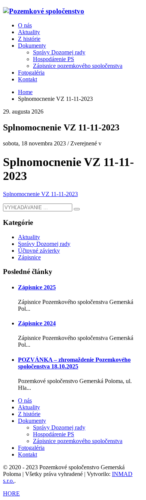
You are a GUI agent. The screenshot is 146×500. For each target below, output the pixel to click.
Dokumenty (32, 421)
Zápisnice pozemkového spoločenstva (77, 441)
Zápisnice (29, 257)
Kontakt (27, 454)
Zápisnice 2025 (37, 287)
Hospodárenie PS (53, 434)
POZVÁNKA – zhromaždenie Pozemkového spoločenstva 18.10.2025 (74, 363)
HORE (11, 493)
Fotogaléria (31, 448)
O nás (25, 400)
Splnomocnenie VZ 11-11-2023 (40, 194)
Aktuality (29, 237)
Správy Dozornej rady (44, 244)
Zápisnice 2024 (37, 323)
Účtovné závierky (39, 250)
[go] (77, 209)
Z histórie (29, 414)
